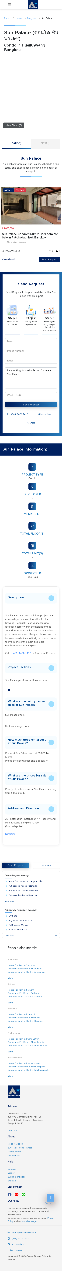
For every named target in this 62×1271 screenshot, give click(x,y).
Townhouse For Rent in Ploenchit (24, 1017)
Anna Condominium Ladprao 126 (25, 881)
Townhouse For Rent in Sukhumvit (24, 968)
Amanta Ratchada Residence (23, 890)
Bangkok (31, 18)
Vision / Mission (15, 1143)
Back (6, 18)
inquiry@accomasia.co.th (24, 1232)
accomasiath (17, 1244)
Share (32, 422)
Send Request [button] (15, 865)
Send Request (49, 259)
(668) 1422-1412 (19, 414)
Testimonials (14, 1155)
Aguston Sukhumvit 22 (20, 920)
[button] (9, 5)
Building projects (16, 1176)
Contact (12, 1168)
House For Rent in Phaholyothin (23, 1038)
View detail (8, 259)
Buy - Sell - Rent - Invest (20, 1147)
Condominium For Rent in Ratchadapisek (28, 1070)
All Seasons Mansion (19, 925)
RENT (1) (45, 143)
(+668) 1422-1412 (21, 653)
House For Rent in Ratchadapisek (24, 1063)
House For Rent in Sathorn (21, 989)
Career (11, 1172)
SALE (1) (16, 143)
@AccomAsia (44, 414)
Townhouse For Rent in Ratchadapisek (26, 1066)
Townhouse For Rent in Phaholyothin (26, 1042)
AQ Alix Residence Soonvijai (23, 895)
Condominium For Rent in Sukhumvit (26, 971)
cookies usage (29, 1221)
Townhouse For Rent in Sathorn (23, 993)
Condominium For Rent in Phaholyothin (27, 1045)
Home (18, 18)
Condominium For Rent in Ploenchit (25, 1021)
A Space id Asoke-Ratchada (23, 885)
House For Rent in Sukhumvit (22, 965)
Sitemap (12, 1180)
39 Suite (13, 915)
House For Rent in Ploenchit (21, 1014)
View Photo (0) (14, 125)
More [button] (10, 978)
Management (14, 1151)
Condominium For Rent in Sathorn (25, 996)
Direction (10, 834)
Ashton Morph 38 (18, 929)
